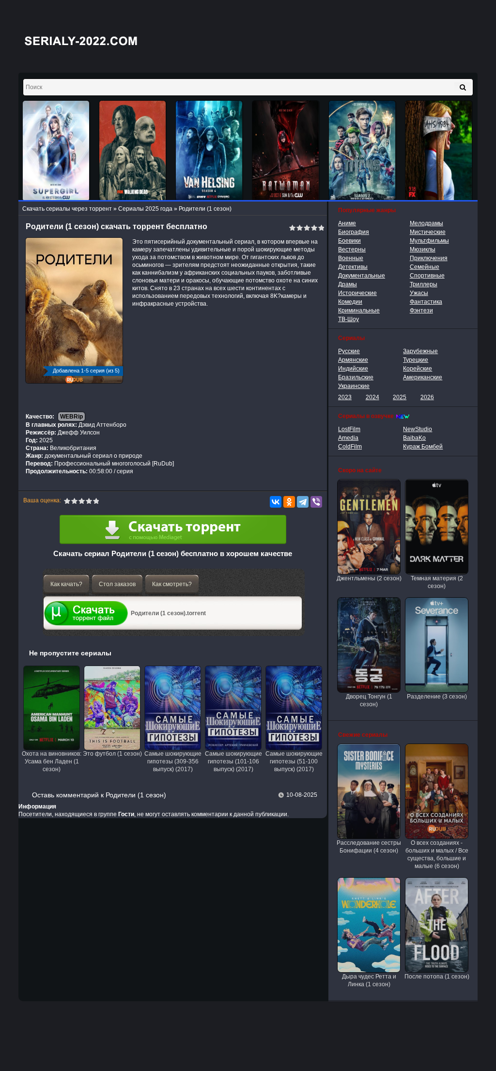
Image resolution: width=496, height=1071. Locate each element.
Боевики (349, 240)
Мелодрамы (426, 223)
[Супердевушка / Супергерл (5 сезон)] (56, 151)
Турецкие (415, 360)
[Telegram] (303, 502)
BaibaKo (414, 438)
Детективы (353, 267)
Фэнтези (421, 310)
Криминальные (359, 310)
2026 (427, 397)
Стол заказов (117, 584)
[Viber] (316, 502)
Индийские (353, 368)
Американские (422, 377)
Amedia (348, 438)
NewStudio (417, 429)
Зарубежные (420, 351)
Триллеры (423, 284)
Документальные (361, 275)
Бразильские (355, 377)
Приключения (429, 258)
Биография (353, 232)
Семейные (424, 267)
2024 (372, 397)
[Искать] (462, 87)
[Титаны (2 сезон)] (362, 151)
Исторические (357, 293)
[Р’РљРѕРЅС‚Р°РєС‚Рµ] (275, 502)
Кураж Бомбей (423, 446)
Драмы (347, 284)
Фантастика (426, 301)
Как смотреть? (172, 584)
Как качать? (66, 584)
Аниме (347, 223)
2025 (399, 397)
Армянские (353, 360)
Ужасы (419, 293)
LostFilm (349, 429)
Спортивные (427, 275)
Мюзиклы (422, 249)
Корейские (417, 368)
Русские (349, 351)
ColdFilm (350, 446)
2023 (345, 397)
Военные (350, 258)
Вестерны (352, 249)
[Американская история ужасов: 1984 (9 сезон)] (438, 151)
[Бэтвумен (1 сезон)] (285, 151)
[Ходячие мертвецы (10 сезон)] (132, 151)
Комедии (350, 301)
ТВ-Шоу (348, 319)
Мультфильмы (429, 240)
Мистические (428, 232)
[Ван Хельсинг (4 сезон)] (209, 151)
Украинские (354, 386)
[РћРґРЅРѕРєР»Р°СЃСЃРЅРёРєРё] (289, 502)
